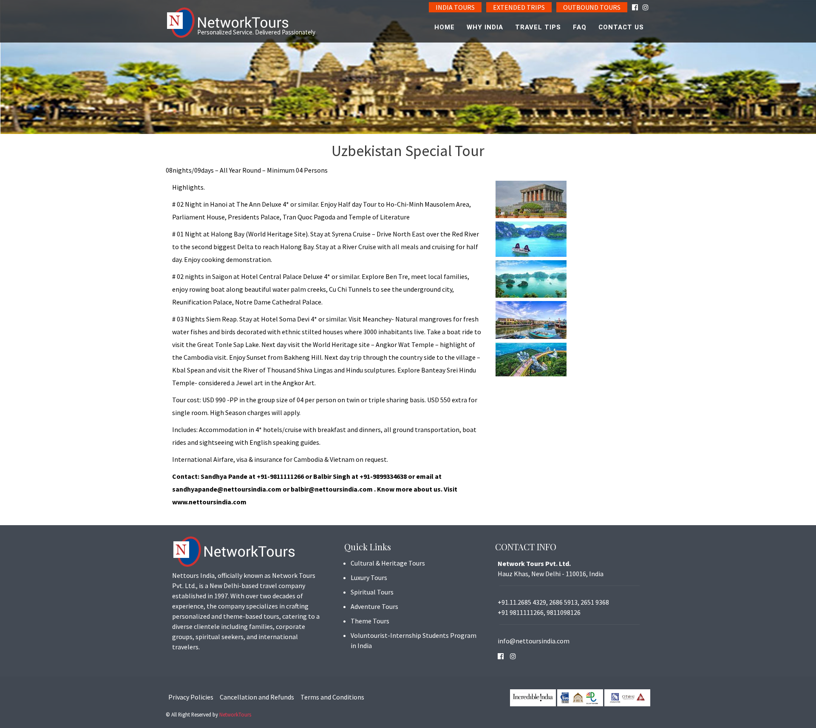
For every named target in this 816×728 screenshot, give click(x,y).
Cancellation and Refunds (257, 697)
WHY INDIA (485, 27)
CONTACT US (621, 27)
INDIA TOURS (455, 7)
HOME (444, 27)
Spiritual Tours (372, 592)
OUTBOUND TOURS (591, 7)
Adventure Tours (374, 606)
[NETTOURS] (229, 23)
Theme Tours (370, 621)
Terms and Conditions (332, 697)
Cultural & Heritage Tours (388, 563)
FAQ (579, 27)
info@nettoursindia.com (534, 641)
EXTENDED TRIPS (519, 7)
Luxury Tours (369, 577)
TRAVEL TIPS (538, 27)
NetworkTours (235, 714)
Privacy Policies (190, 697)
